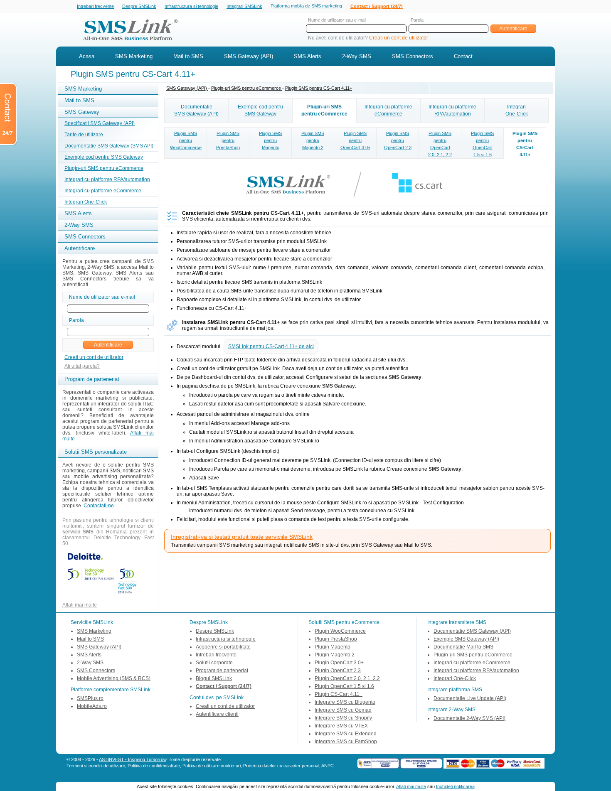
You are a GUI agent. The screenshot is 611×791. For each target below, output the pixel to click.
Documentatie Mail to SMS (463, 646)
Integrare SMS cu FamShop (346, 741)
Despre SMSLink (139, 6)
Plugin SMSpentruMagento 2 (312, 140)
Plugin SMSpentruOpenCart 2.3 (397, 140)
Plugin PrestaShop (336, 638)
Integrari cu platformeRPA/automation (452, 110)
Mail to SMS (188, 56)
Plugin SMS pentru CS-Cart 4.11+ (318, 88)
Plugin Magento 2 (335, 654)
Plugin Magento (332, 646)
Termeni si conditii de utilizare (96, 765)
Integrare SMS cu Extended (346, 733)
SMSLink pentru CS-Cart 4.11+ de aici (271, 346)
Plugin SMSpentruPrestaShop (228, 140)
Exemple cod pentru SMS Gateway (103, 157)
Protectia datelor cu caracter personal (281, 765)
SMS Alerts (307, 56)
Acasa (86, 56)
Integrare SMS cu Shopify (343, 717)
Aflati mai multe (79, 605)
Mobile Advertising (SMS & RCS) (113, 678)
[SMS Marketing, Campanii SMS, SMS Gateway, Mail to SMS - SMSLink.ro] (127, 43)
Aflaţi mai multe (411, 786)
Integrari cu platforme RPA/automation (107, 179)
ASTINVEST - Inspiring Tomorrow (132, 759)
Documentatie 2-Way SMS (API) (469, 718)
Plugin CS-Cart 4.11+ (338, 694)
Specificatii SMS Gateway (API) (99, 123)
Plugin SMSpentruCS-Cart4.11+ (524, 144)
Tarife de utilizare (83, 135)
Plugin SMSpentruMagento (270, 140)
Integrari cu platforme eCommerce (102, 191)
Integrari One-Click (85, 202)
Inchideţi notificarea (455, 786)
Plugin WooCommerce (340, 631)
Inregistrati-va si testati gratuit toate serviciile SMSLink (242, 536)
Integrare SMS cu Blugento (345, 702)
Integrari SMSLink (244, 6)
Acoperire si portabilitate (223, 646)
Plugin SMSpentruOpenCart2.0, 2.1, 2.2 (440, 144)
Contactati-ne (99, 505)
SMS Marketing (134, 56)
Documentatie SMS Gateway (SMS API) (108, 146)
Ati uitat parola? (82, 366)
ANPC (327, 765)
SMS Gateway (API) (248, 56)
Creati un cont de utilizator (398, 38)
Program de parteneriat (222, 670)
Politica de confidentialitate (154, 765)
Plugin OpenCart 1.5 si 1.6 (344, 686)
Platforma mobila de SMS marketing (306, 5)
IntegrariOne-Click (516, 110)
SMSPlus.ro (90, 698)
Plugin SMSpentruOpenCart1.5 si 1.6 (482, 144)
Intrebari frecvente (95, 6)
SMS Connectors (412, 56)
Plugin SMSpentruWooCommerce (186, 140)
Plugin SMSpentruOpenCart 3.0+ (355, 140)
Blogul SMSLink (214, 678)
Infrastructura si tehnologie (191, 6)
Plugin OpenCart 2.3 (338, 670)
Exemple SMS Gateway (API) (466, 638)
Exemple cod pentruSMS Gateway (260, 110)
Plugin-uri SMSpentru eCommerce (324, 110)
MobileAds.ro (92, 706)
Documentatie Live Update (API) (470, 698)
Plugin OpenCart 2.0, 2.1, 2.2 (347, 678)
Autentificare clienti (217, 714)
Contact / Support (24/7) (376, 6)
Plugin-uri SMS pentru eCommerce (103, 168)
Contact (463, 56)
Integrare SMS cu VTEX (341, 725)
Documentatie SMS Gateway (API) (472, 631)
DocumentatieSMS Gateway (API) (196, 110)
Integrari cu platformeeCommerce (388, 110)
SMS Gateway (81, 112)
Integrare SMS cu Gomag (343, 709)
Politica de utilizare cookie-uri (211, 765)
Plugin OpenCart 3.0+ (339, 662)
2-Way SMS (356, 56)
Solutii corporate (214, 662)
